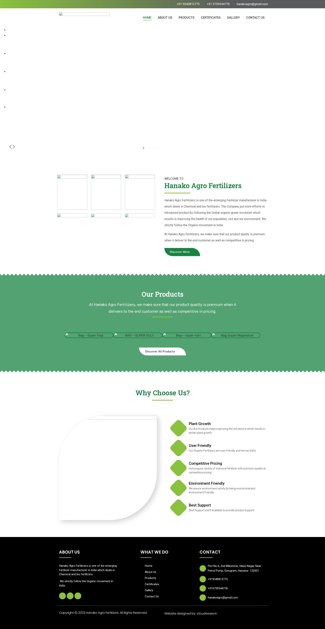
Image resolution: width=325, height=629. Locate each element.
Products (186, 17)
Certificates (211, 17)
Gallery (233, 17)
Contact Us (255, 17)
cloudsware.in (207, 613)
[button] (10, 148)
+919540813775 (218, 579)
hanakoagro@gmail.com (223, 597)
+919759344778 (218, 588)
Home (147, 17)
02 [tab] (148, 148)
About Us (165, 17)
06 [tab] (148, 151)
